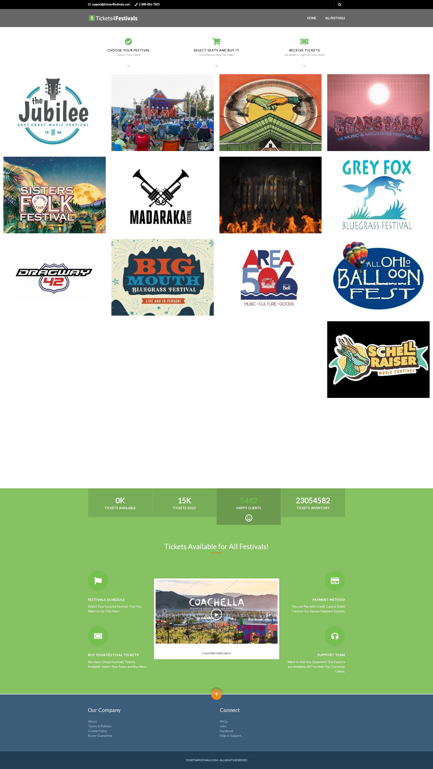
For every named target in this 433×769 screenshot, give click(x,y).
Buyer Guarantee (100, 735)
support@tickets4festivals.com (111, 4)
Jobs (223, 726)
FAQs (224, 721)
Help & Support (231, 735)
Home (311, 18)
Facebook (226, 731)
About (92, 721)
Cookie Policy (97, 731)
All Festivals (335, 18)
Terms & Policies (99, 726)
